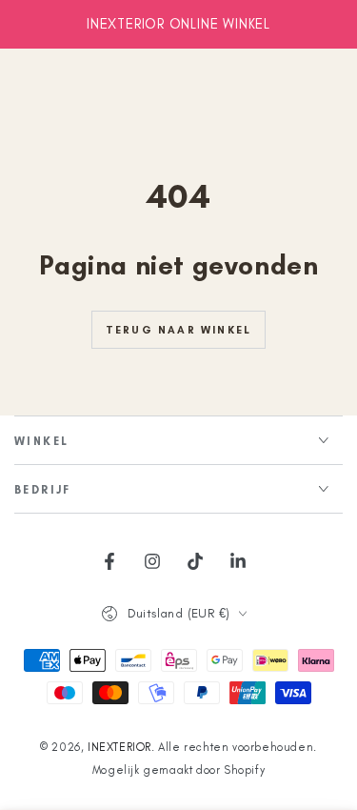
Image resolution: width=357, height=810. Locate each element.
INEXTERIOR (119, 747)
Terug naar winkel (178, 330)
